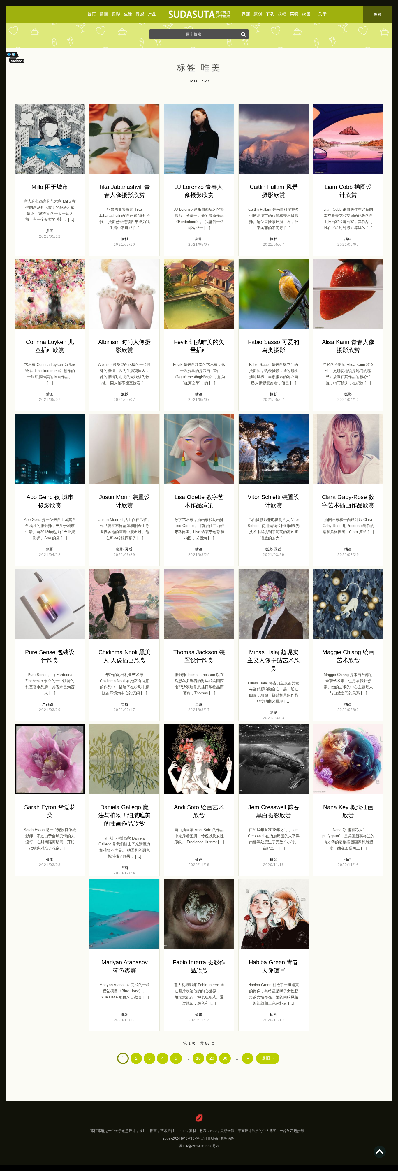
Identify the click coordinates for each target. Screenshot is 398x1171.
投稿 (377, 14)
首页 (91, 14)
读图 (306, 14)
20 (211, 1058)
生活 (128, 14)
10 (198, 1058)
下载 (270, 14)
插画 (104, 14)
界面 (246, 14)
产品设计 (50, 704)
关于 (322, 14)
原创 (257, 14)
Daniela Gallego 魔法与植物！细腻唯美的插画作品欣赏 (124, 815)
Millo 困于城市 (49, 187)
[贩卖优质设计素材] (16, 64)
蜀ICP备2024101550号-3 (199, 1146)
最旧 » (268, 1058)
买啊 (294, 14)
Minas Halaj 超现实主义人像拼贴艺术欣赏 (273, 660)
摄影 (116, 14)
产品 (152, 14)
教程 (282, 14)
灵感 (140, 14)
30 (225, 1058)
